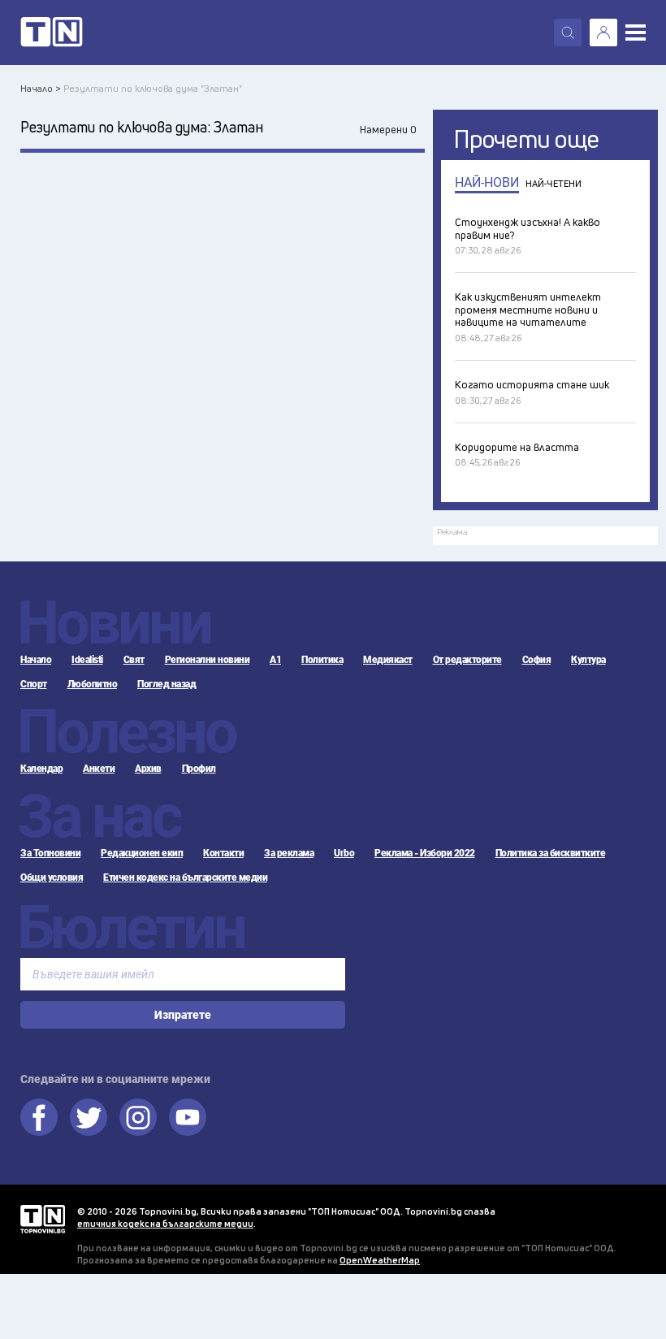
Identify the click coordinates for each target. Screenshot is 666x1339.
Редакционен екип (142, 853)
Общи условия (51, 877)
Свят (134, 659)
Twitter (88, 1117)
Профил (199, 768)
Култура (588, 659)
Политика (322, 659)
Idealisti (87, 659)
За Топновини (50, 853)
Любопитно (92, 684)
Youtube (187, 1117)
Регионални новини (207, 659)
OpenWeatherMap (379, 1260)
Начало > (40, 88)
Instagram (138, 1117)
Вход (603, 32)
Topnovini (42, 1219)
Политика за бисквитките (550, 853)
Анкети (99, 768)
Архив (148, 768)
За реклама (289, 853)
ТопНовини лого (51, 32)
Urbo (344, 853)
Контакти (223, 853)
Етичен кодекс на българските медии (185, 877)
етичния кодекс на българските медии (165, 1223)
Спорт (33, 684)
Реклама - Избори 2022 (424, 853)
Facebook (39, 1117)
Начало (35, 659)
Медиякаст (388, 659)
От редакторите (467, 659)
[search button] (568, 32)
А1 (275, 659)
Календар (41, 768)
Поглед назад (166, 684)
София (536, 659)
